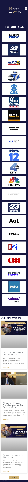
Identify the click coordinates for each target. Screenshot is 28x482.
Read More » (6, 367)
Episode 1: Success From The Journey (13, 456)
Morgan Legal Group (22, 480)
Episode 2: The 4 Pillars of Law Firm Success (13, 354)
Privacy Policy (16, 480)
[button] (26, 8)
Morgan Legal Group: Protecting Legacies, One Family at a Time (13, 405)
